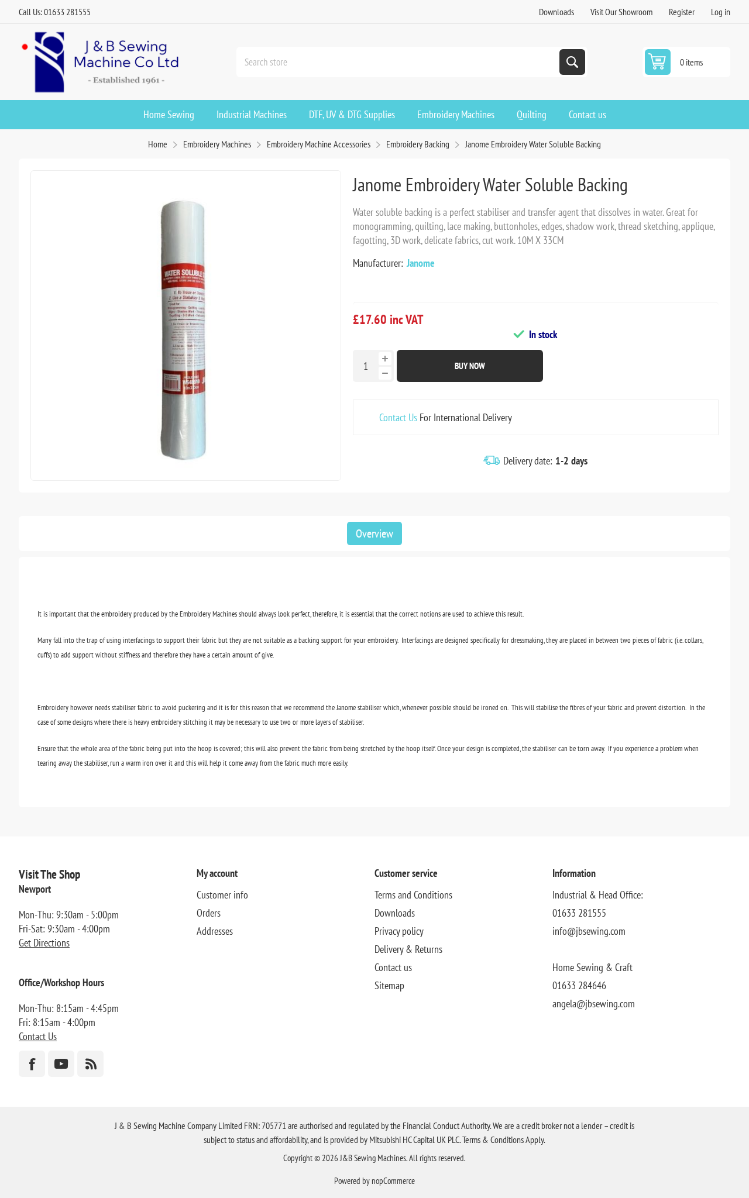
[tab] (374, 533)
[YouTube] (61, 1064)
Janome (421, 263)
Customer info (222, 894)
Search (572, 62)
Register (682, 12)
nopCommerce (393, 1180)
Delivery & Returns (408, 949)
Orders (209, 913)
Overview (374, 533)
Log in (720, 12)
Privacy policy (399, 931)
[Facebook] (32, 1064)
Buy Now (470, 365)
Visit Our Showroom (621, 12)
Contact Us (398, 417)
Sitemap (389, 985)
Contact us (393, 967)
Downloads (556, 12)
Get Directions (44, 942)
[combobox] (399, 62)
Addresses (215, 931)
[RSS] (90, 1064)
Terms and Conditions (413, 894)
